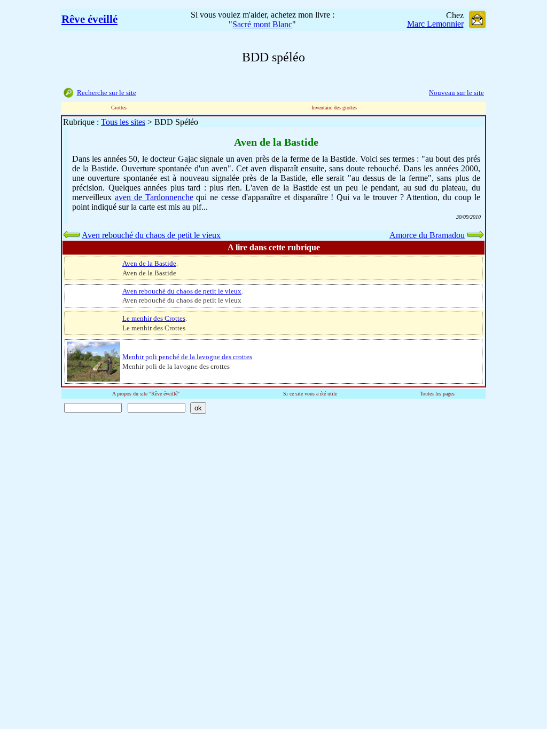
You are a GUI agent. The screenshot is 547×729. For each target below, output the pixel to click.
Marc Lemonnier (435, 23)
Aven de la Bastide (149, 263)
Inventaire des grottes (334, 107)
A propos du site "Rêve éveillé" (145, 394)
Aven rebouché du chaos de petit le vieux (151, 235)
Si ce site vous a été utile (310, 394)
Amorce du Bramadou (427, 235)
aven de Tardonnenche (154, 197)
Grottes (119, 107)
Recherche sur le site (106, 93)
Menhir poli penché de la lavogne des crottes (187, 357)
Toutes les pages (437, 394)
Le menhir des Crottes (153, 318)
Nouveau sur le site (456, 93)
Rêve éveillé (89, 19)
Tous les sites (123, 121)
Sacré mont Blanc (262, 24)
